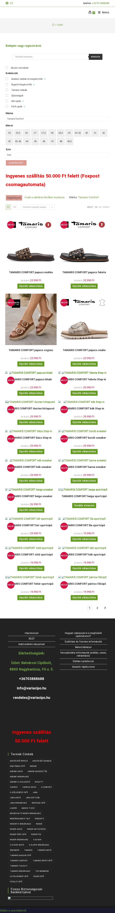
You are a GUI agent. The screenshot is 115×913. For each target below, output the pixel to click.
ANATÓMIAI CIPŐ (17, 766)
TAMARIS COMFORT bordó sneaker (84, 437)
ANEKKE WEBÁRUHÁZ (19, 777)
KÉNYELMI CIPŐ (38, 803)
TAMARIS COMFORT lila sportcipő (84, 525)
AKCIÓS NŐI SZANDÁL (42, 761)
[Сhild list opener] (45, 79)
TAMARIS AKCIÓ (44, 850)
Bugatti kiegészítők (21, 84)
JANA (35, 792)
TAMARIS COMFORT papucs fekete (84, 272)
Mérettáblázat (83, 647)
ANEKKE (33, 766)
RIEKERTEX (36, 834)
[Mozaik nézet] (8, 207)
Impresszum (31, 633)
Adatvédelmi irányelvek (31, 644)
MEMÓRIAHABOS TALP (20, 819)
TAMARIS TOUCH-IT (19, 866)
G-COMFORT (46, 787)
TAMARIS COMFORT (19, 861)
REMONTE (39, 819)
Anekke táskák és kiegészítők (27, 79)
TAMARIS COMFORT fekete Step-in (84, 379)
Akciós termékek (20, 67)
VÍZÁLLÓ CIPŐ (16, 882)
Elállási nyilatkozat (83, 661)
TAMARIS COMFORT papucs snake (84, 350)
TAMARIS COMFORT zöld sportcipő (31, 554)
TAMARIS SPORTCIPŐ (42, 861)
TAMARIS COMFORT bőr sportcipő (31, 525)
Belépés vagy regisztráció (23, 46)
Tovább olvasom (84, 505)
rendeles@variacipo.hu (31, 698)
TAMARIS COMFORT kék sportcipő (84, 554)
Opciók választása (31, 286)
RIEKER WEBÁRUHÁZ (19, 840)
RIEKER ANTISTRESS (36, 829)
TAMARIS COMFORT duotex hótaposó (31, 408)
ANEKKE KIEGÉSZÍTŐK (37, 771)
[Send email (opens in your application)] (11, 3)
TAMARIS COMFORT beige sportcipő (84, 496)
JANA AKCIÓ (15, 798)
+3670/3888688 (100, 3)
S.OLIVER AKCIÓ (17, 845)
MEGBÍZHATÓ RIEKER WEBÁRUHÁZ (25, 813)
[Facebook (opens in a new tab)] (7, 3)
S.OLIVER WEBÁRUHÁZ (39, 845)
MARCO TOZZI (28, 808)
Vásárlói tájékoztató (83, 666)
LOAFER (13, 808)
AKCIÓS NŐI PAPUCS (19, 761)
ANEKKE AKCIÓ (16, 771)
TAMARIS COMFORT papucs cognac (31, 350)
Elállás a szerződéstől (13, 910)
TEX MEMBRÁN (42, 871)
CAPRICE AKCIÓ (29, 787)
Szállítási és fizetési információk (83, 641)
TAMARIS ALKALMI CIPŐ (20, 855)
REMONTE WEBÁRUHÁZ (20, 824)
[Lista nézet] (14, 207)
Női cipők (16, 101)
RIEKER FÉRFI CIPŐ (18, 834)
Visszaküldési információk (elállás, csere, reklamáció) (83, 654)
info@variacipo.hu (31, 688)
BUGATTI (39, 782)
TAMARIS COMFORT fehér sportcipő (30, 583)
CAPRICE (14, 787)
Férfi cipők (16, 106)
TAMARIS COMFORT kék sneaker (30, 466)
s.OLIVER (37, 840)
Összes (106, 207)
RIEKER (39, 824)
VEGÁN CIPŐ (38, 876)
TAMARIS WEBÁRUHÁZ (20, 871)
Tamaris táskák (19, 90)
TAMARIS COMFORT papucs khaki (31, 379)
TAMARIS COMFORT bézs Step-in (31, 437)
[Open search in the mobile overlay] (57, 57)
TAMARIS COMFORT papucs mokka (31, 272)
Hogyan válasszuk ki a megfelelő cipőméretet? (83, 635)
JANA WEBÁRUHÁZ (18, 803)
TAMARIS (28, 850)
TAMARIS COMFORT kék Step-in (84, 408)
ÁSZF (32, 638)
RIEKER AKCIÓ (16, 829)
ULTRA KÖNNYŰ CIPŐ (19, 876)
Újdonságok (17, 95)
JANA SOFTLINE (33, 798)
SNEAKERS (14, 850)
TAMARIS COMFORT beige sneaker (30, 496)
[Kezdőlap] (53, 24)
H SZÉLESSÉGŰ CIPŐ (19, 792)
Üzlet (60, 24)
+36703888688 (31, 679)
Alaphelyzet (16, 163)
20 (96, 207)
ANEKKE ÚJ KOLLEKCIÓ (20, 782)
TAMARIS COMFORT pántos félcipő (84, 583)
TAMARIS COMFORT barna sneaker (84, 466)
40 (100, 207)
